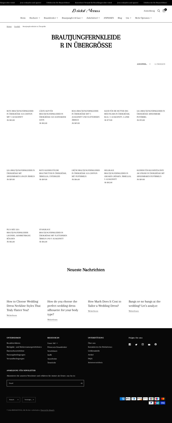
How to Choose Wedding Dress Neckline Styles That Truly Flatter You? (24, 306)
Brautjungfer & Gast (71, 18)
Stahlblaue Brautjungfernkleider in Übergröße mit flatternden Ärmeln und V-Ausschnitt (53, 234)
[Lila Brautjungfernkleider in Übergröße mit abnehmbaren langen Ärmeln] (21, 147)
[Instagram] (145, 344)
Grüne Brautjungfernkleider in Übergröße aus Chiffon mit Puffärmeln (86, 173)
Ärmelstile (51, 363)
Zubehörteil (92, 18)
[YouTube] (151, 345)
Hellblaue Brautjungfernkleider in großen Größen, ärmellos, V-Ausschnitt (117, 174)
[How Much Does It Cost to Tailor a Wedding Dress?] (106, 286)
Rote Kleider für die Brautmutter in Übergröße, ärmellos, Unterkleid (53, 173)
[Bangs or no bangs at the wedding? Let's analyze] (147, 286)
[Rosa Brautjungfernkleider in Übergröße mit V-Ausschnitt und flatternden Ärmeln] (86, 88)
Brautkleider (50, 18)
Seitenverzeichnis (95, 362)
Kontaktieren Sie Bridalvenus (100, 347)
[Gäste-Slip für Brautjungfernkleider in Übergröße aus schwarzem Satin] (53, 88)
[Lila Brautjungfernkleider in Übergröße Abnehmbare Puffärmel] (151, 88)
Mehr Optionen (142, 18)
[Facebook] (132, 344)
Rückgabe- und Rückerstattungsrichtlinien (24, 347)
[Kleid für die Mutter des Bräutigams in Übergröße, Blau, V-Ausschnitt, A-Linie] (118, 88)
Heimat (9, 26)
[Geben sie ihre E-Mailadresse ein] (81, 383)
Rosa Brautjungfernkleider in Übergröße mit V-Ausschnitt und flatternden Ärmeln (85, 115)
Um (127, 18)
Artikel (91, 355)
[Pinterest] (157, 344)
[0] (163, 11)
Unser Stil (51, 343)
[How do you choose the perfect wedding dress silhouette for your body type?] (65, 286)
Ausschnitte (52, 359)
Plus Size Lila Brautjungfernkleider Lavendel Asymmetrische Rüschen (19, 234)
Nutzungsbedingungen (16, 355)
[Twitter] (138, 344)
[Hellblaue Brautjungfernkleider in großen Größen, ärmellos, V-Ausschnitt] (118, 147)
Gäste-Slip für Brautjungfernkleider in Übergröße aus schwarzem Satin (52, 115)
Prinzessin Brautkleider (57, 347)
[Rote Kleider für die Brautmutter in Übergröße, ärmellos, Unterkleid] (53, 147)
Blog (120, 18)
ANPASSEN (109, 18)
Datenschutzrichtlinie (15, 351)
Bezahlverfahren (13, 343)
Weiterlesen (12, 315)
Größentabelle (94, 351)
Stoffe (49, 355)
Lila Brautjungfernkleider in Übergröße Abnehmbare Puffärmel (151, 114)
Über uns (92, 343)
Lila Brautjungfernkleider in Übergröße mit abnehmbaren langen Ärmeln (21, 173)
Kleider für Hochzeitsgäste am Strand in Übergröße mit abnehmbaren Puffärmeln (151, 173)
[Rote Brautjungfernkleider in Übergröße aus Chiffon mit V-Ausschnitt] (21, 88)
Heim (23, 18)
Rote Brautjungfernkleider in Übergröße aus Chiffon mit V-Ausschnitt (20, 114)
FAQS (90, 359)
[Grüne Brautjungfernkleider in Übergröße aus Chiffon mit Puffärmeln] (86, 147)
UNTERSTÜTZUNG (96, 338)
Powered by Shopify (47, 410)
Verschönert (52, 351)
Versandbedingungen (15, 359)
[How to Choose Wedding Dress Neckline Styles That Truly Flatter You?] (25, 286)
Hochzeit (34, 18)
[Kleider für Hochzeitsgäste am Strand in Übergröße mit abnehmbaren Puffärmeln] (151, 147)
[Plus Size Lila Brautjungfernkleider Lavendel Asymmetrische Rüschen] (21, 206)
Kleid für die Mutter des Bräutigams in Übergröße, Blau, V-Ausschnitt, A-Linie (117, 114)
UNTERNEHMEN (14, 338)
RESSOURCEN (53, 338)
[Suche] (158, 11)
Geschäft (17, 26)
